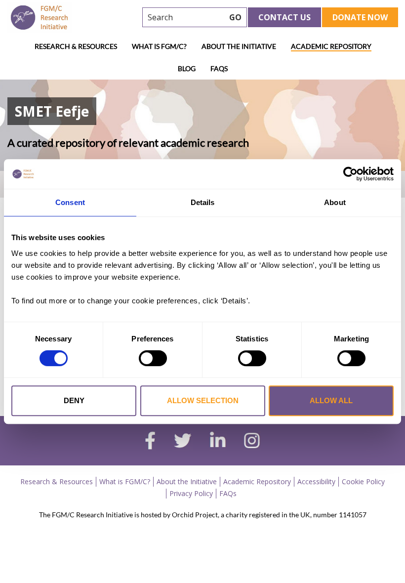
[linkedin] (218, 442)
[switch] (153, 358)
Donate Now (360, 17)
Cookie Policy (363, 481)
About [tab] (335, 202)
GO (235, 17)
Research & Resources (76, 46)
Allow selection (203, 400)
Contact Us (284, 17)
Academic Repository (331, 46)
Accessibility (316, 481)
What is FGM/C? (159, 46)
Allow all (331, 400)
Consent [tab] (70, 202)
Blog (187, 68)
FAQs (219, 68)
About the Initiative (239, 46)
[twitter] (182, 442)
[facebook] (150, 442)
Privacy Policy (191, 493)
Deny (74, 400)
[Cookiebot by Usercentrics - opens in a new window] (350, 174)
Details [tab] (203, 202)
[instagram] (252, 442)
